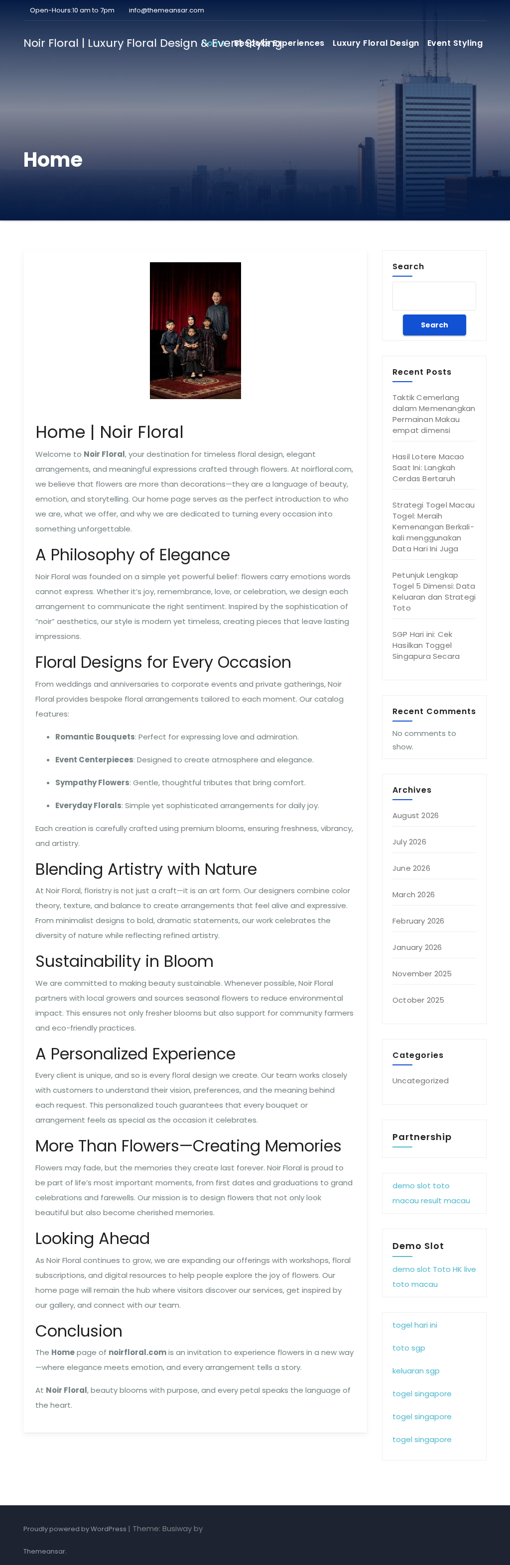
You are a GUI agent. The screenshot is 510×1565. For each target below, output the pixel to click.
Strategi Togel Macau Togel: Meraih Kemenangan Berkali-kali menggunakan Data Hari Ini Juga (433, 527)
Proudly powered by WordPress (75, 1529)
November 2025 (422, 973)
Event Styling (455, 43)
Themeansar (44, 1551)
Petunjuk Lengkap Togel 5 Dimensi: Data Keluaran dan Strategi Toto (434, 591)
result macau (445, 1200)
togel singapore (422, 1393)
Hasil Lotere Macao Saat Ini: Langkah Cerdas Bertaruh (428, 467)
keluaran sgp (416, 1370)
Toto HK (447, 1269)
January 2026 (417, 947)
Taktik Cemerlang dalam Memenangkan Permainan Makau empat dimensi (433, 413)
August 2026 (415, 815)
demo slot (411, 1185)
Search (408, 266)
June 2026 (411, 868)
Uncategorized (420, 1080)
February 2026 (418, 921)
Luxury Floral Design (376, 43)
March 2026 (413, 894)
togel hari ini (414, 1325)
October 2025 (418, 1000)
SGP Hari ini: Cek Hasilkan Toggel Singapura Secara (426, 645)
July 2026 (409, 841)
